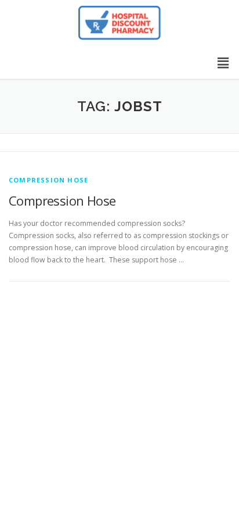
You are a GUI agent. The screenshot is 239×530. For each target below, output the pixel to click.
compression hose (48, 180)
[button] (223, 63)
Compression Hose (62, 200)
